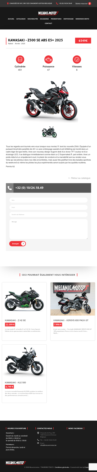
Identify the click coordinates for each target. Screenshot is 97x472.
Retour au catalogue (80, 177)
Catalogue (20, 19)
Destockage (68, 19)
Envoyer (15, 244)
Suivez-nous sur (82, 3)
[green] (48, 132)
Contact (48, 23)
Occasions (44, 19)
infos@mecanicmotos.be (48, 445)
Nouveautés (33, 19)
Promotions (56, 19)
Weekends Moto (82, 19)
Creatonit (88, 467)
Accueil (11, 19)
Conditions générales (61, 467)
